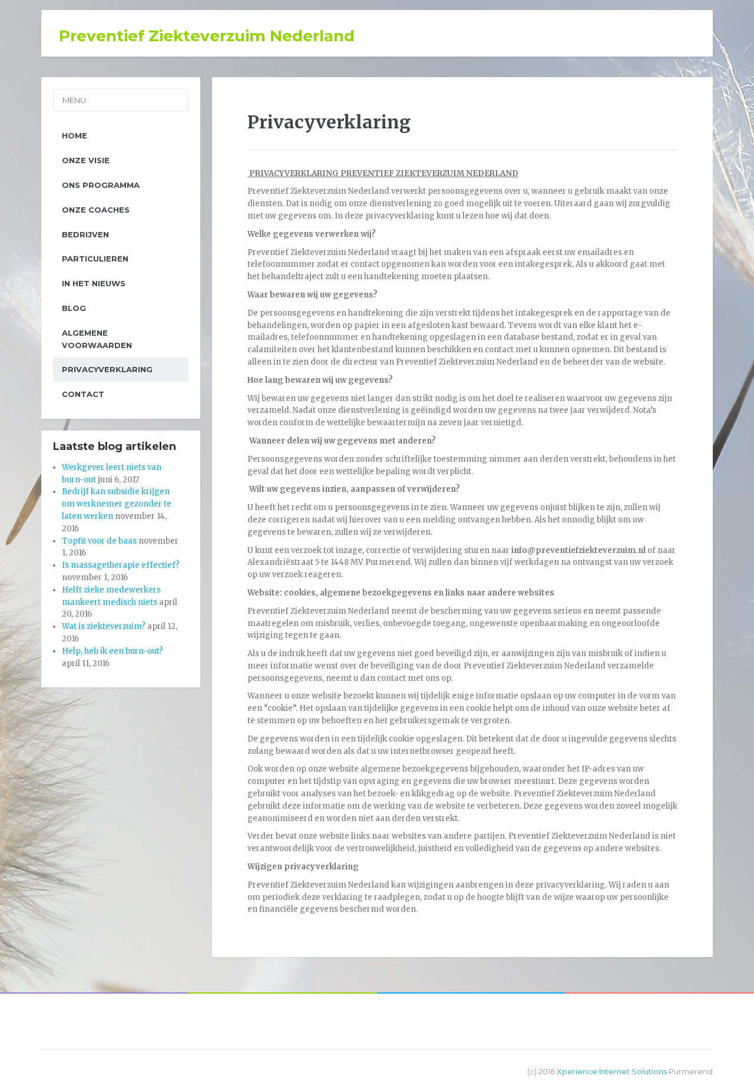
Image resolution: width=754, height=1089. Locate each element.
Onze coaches (96, 209)
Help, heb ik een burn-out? (112, 651)
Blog (74, 308)
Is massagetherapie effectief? (121, 565)
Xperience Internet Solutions (612, 1071)
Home (74, 135)
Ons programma (101, 185)
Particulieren (95, 258)
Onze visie (86, 160)
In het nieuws (93, 283)
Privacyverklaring (107, 369)
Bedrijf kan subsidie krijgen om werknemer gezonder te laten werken (116, 503)
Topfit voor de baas (99, 541)
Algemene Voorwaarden (97, 339)
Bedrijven (85, 234)
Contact (83, 394)
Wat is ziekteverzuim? (103, 626)
